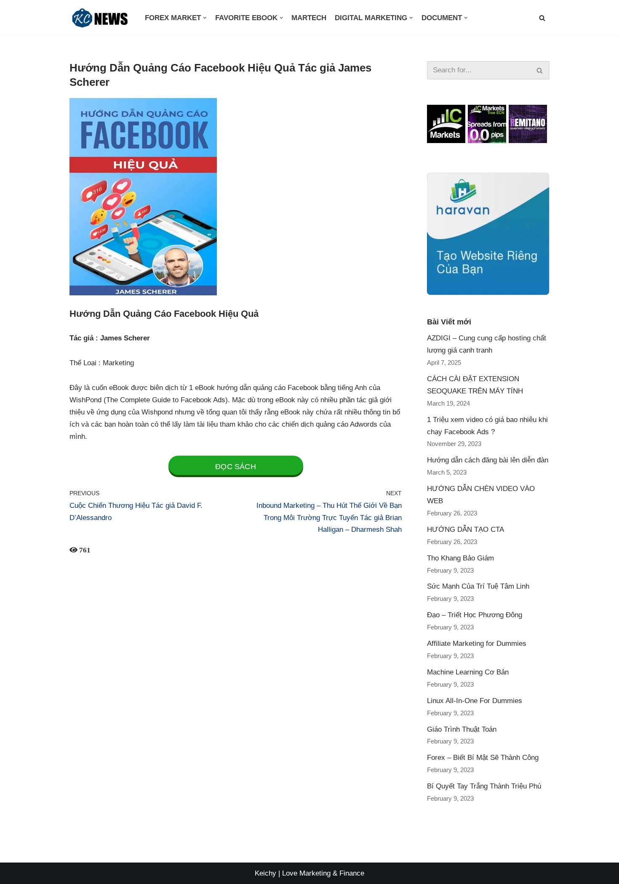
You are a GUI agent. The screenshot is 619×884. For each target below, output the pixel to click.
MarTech (308, 18)
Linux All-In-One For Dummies (474, 701)
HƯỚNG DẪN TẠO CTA (465, 530)
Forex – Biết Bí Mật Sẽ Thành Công (483, 758)
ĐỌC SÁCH (235, 466)
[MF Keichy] (100, 18)
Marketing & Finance (331, 873)
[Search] (540, 70)
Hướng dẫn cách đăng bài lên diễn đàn (487, 460)
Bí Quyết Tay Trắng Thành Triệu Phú (484, 786)
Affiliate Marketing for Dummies (476, 644)
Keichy (265, 873)
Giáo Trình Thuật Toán (461, 729)
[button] (542, 18)
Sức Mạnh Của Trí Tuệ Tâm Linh (478, 586)
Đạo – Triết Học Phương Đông (474, 615)
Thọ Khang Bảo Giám (460, 558)
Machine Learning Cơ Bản (468, 672)
